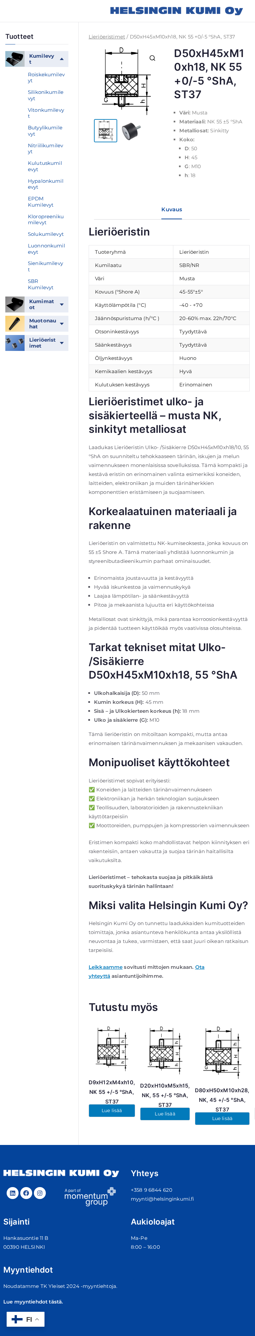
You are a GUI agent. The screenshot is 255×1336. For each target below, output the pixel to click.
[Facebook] (26, 1193)
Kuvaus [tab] (171, 209)
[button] (152, 58)
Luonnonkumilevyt (46, 248)
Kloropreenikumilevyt (46, 219)
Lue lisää (112, 1110)
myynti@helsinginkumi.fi (162, 1199)
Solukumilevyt (46, 234)
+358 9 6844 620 (151, 1190)
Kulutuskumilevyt (45, 166)
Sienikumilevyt (45, 266)
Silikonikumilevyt (45, 95)
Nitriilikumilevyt (45, 148)
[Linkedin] (13, 1193)
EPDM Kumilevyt (40, 201)
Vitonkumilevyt (46, 113)
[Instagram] (40, 1193)
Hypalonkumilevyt (45, 184)
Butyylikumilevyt (45, 130)
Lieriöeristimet (107, 36)
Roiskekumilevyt (46, 77)
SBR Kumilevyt (40, 284)
